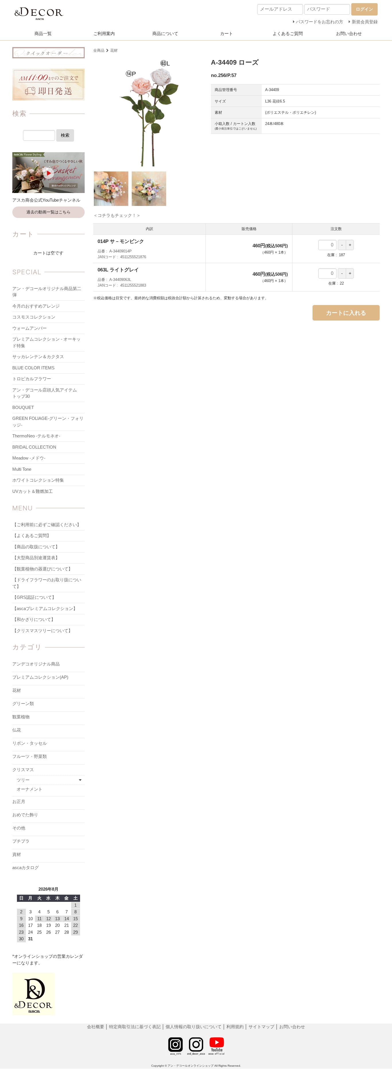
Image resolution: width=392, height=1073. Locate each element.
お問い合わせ (349, 33)
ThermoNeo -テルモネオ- (36, 435)
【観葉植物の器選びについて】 (42, 568)
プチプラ (21, 841)
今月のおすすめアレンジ (36, 306)
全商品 (98, 50)
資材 (16, 854)
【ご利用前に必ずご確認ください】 (46, 524)
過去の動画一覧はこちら (48, 212)
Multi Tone (21, 469)
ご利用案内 (104, 33)
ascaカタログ (25, 867)
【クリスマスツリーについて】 (42, 630)
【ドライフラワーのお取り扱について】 (46, 583)
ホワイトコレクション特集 (38, 480)
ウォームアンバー (29, 328)
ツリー (23, 779)
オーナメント (29, 789)
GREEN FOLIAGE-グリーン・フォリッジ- (48, 421)
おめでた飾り (25, 814)
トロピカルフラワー (31, 378)
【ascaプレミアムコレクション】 (44, 608)
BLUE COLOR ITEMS (33, 367)
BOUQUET (23, 407)
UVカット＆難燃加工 (32, 491)
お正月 (18, 801)
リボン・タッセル (29, 743)
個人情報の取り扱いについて (194, 1026)
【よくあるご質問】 (31, 535)
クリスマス (23, 769)
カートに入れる (346, 313)
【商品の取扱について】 (36, 546)
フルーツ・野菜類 (29, 756)
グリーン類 (23, 703)
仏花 (16, 729)
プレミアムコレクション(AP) (40, 677)
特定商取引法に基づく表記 (135, 1026)
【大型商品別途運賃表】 (36, 557)
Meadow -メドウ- (28, 458)
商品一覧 (43, 33)
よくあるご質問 (288, 33)
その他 (18, 827)
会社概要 (96, 1026)
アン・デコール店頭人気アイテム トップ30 (46, 393)
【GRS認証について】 (34, 597)
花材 (114, 50)
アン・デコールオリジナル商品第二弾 (46, 292)
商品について (165, 33)
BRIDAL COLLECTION (34, 447)
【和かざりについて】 (33, 619)
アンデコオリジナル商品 (36, 663)
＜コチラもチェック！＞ (117, 215)
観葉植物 (21, 716)
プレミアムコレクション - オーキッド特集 (46, 342)
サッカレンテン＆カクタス (38, 356)
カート (226, 33)
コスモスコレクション (33, 316)
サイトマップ (261, 1026)
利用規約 (235, 1026)
